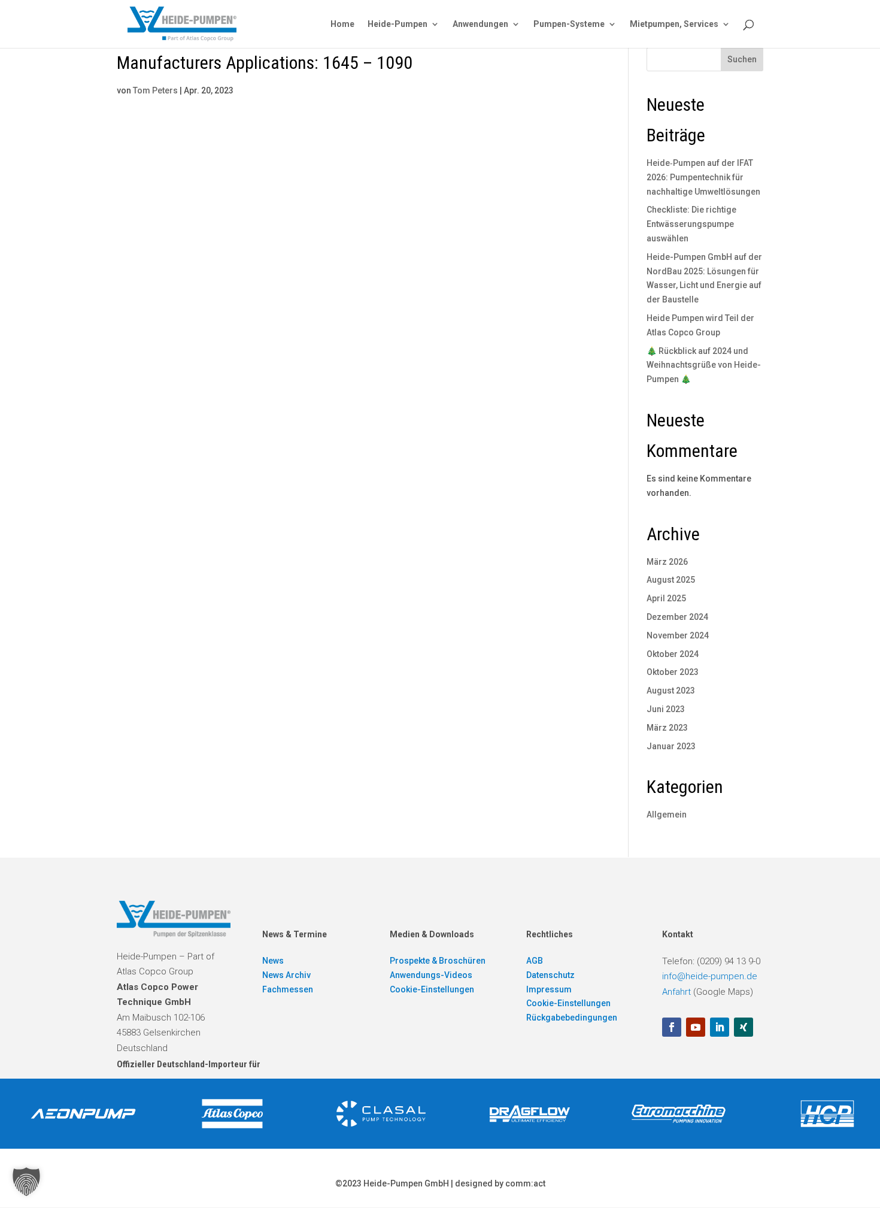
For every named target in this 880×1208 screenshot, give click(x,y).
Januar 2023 (671, 746)
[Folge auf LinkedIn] (719, 1027)
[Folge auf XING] (743, 1027)
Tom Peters (155, 90)
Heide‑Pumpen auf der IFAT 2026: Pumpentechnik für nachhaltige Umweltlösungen (703, 177)
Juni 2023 (666, 709)
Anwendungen (480, 24)
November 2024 (678, 635)
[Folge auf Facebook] (671, 1027)
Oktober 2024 (673, 654)
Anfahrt (676, 991)
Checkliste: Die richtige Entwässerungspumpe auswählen (691, 224)
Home (342, 24)
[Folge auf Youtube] (695, 1027)
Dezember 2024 (677, 617)
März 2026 (667, 562)
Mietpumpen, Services (674, 24)
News (273, 960)
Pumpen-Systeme (569, 24)
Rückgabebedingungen (571, 1017)
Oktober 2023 (673, 672)
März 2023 (667, 727)
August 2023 (671, 690)
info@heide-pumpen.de (709, 976)
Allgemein (667, 814)
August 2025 (671, 580)
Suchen (742, 59)
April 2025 (666, 598)
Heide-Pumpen (397, 24)
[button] (26, 1181)
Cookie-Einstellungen (432, 989)
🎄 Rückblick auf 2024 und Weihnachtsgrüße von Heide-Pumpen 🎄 (704, 365)
